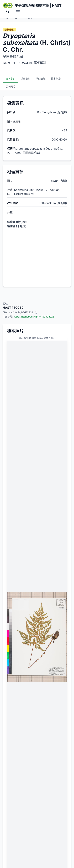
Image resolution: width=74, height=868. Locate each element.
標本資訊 (10, 78)
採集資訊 (25, 78)
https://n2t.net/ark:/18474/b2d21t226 (34, 316)
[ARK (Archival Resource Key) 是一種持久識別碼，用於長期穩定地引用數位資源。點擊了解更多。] (35, 312)
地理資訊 (40, 78)
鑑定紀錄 (56, 78)
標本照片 (10, 86)
